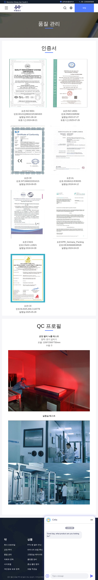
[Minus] (91, 519)
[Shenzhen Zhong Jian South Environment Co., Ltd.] (18, 8)
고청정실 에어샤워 (34, 554)
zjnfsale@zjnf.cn (68, 2)
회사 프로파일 (9, 545)
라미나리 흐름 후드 (35, 550)
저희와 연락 (9, 559)
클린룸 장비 (32, 559)
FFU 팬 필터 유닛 (34, 545)
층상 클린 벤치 (33, 564)
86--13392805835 (87, 2)
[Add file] (47, 576)
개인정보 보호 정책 (11, 569)
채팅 (84, 8)
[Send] (92, 576)
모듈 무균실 (32, 569)
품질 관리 (8, 554)
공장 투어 (8, 550)
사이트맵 (7, 564)
